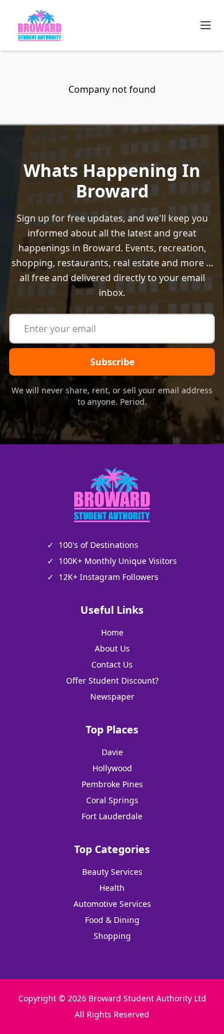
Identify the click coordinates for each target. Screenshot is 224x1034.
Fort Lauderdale (112, 816)
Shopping (112, 935)
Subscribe (112, 362)
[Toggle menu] (205, 25)
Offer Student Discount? (112, 680)
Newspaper (112, 696)
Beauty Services (112, 871)
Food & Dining (112, 919)
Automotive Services (112, 903)
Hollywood (112, 768)
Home (112, 632)
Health (112, 887)
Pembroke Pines (112, 784)
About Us (112, 648)
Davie (112, 752)
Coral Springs (112, 800)
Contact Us (112, 664)
